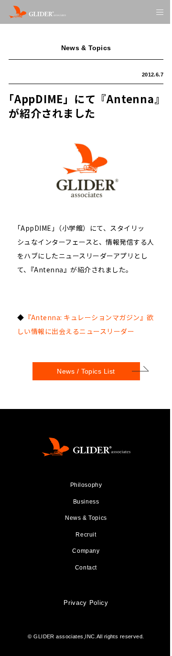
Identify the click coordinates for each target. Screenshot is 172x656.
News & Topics (86, 518)
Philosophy (86, 485)
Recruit (85, 534)
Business (86, 501)
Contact (86, 567)
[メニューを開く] (159, 12)
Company (85, 551)
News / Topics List (86, 371)
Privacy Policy (86, 602)
